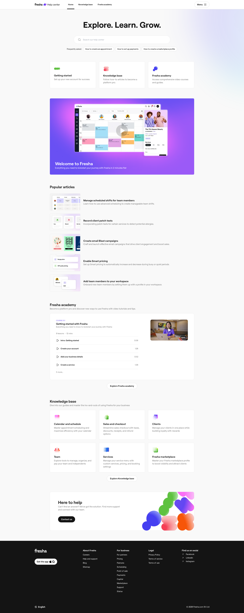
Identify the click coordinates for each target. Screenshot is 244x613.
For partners (122, 555)
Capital (120, 579)
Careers (86, 555)
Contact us (66, 519)
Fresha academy (105, 5)
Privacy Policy (154, 555)
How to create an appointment (98, 49)
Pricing (120, 559)
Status (120, 591)
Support (120, 587)
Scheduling (121, 567)
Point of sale (122, 571)
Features (120, 563)
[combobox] (122, 40)
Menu (200, 4)
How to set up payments (127, 49)
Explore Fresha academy (122, 386)
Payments (121, 575)
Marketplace (122, 583)
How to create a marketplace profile (159, 49)
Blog (85, 563)
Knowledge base (85, 5)
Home (70, 5)
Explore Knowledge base (122, 478)
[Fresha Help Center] (47, 4)
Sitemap (86, 567)
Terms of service (155, 559)
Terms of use (154, 563)
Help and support (90, 559)
